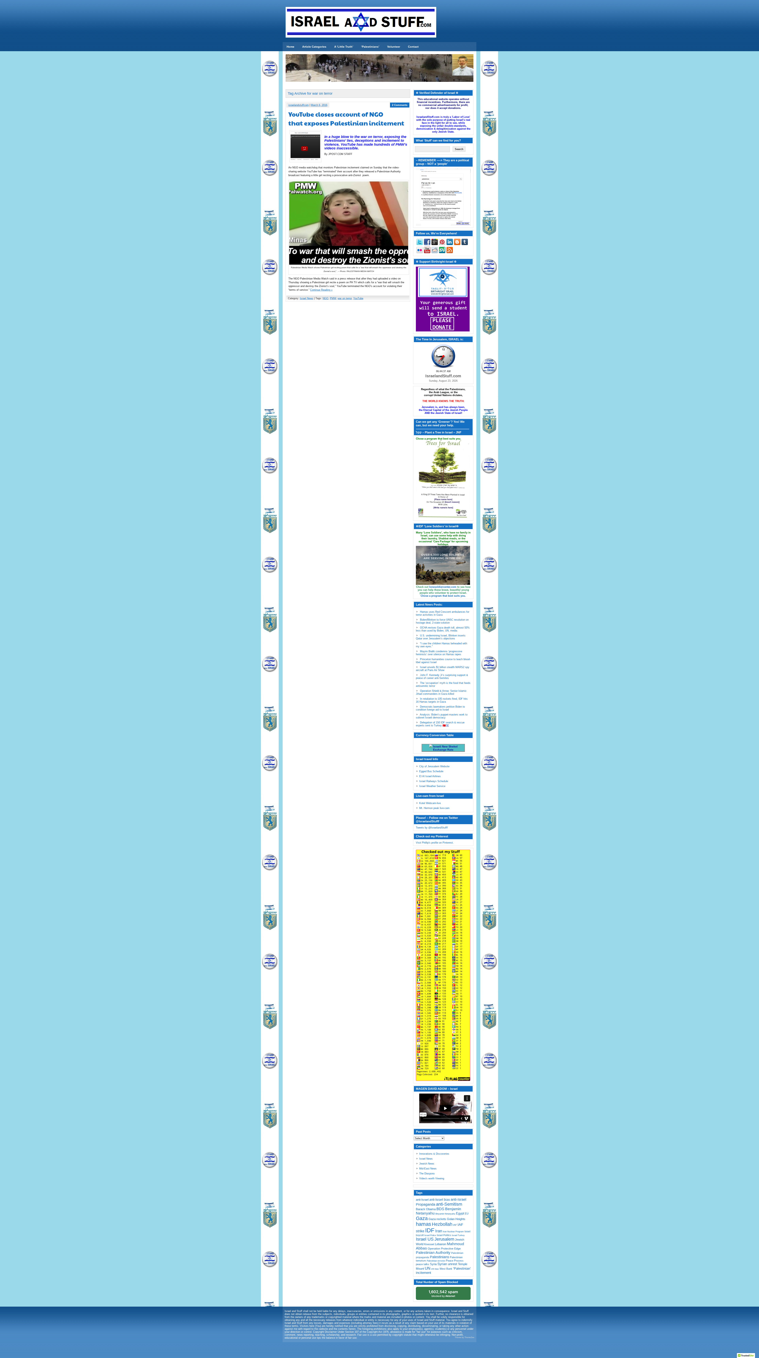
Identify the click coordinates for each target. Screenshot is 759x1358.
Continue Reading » (321, 289)
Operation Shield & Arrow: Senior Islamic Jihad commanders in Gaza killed (441, 692)
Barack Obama (426, 1209)
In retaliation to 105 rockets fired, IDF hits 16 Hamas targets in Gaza (442, 700)
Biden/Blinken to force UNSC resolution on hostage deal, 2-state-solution (442, 621)
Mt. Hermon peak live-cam (434, 808)
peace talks (422, 1264)
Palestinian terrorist (436, 1261)
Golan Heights (456, 1219)
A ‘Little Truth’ (343, 46)
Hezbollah (442, 1224)
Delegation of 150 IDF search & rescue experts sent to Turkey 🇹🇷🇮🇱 (440, 724)
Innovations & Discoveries (434, 1153)
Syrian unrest (447, 1264)
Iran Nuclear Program (453, 1231)
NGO (325, 298)
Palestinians (439, 1257)
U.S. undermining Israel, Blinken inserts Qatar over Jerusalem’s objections (440, 637)
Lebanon (440, 1244)
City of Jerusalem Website (434, 766)
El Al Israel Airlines (430, 776)
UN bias (435, 1269)
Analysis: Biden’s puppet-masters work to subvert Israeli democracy (441, 716)
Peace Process (455, 1260)
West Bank (446, 1268)
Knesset (429, 1244)
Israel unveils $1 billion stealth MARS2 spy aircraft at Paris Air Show (442, 669)
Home (290, 46)
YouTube (358, 298)
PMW (333, 298)
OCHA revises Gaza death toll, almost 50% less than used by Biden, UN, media (443, 629)
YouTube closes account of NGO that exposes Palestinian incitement (346, 118)
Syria (433, 1264)
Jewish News (426, 1163)
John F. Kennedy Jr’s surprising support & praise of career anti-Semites (442, 676)
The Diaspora (426, 1173)
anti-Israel (422, 1199)
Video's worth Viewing (431, 1178)
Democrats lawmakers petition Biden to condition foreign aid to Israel (440, 708)
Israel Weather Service (432, 786)
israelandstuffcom (298, 105)
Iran (438, 1231)
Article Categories (314, 46)
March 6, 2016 (319, 105)
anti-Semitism (449, 1204)
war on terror (345, 298)
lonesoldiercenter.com (442, 586)
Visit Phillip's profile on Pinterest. (435, 842)
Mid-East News (428, 1168)
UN (427, 1268)
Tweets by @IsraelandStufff (432, 827)
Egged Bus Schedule (431, 771)
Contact (413, 46)
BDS (440, 1209)
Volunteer (393, 46)
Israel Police (430, 1235)
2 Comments (399, 105)
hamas (423, 1224)
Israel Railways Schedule (433, 781)
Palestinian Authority (433, 1252)
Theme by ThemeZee (464, 1337)
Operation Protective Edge (444, 1248)
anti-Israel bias (439, 1199)
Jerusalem (444, 1239)
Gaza (422, 1218)
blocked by (443, 1293)
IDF (429, 1230)
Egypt (460, 1213)
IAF (455, 1225)
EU (466, 1213)
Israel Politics (444, 1235)
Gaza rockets (437, 1219)
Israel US (425, 1239)
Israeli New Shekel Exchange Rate (445, 748)
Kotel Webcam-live (430, 803)
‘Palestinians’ (370, 46)
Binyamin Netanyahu (445, 1214)
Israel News (306, 298)
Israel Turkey (458, 1235)
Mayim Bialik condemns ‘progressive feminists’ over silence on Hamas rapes (439, 653)
